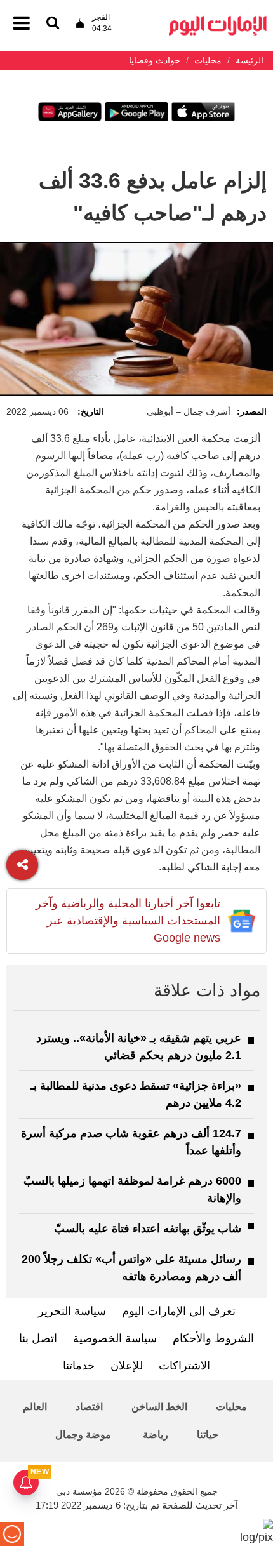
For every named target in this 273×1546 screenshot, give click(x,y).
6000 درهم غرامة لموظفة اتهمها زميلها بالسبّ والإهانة (132, 1189)
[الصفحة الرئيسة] (218, 19)
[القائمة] (52, 24)
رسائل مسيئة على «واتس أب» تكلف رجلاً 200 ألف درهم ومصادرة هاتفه (131, 1268)
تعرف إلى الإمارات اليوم (179, 1311)
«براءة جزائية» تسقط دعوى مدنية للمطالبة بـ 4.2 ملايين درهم (135, 1094)
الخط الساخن (159, 1406)
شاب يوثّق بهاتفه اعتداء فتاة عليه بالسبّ (147, 1228)
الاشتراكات (184, 1365)
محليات (231, 1406)
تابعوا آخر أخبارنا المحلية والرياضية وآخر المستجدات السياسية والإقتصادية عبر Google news (128, 920)
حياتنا (207, 1434)
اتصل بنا (38, 1338)
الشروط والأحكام (213, 1338)
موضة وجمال (83, 1434)
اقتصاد (89, 1406)
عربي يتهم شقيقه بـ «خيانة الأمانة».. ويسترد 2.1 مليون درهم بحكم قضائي (138, 1047)
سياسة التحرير (72, 1311)
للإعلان (126, 1365)
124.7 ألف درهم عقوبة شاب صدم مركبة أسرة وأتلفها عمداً (131, 1142)
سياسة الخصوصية (115, 1338)
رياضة (155, 1434)
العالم (35, 1406)
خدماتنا (79, 1365)
